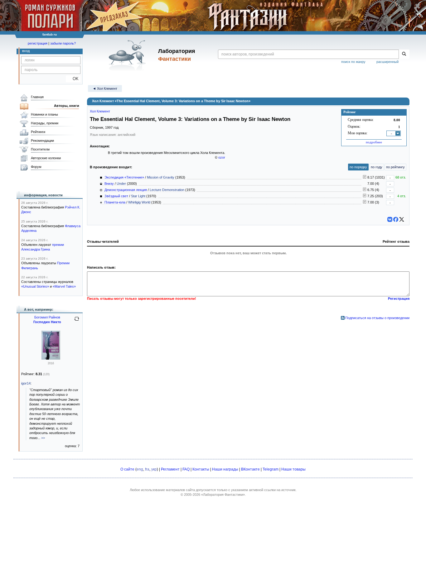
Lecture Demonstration (167, 190)
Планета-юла (114, 202)
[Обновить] (76, 321)
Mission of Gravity (160, 177)
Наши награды (225, 469)
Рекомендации (42, 140)
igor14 (26, 383)
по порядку (358, 167)
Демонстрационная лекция (125, 190)
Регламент (170, 469)
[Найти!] (404, 54)
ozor (221, 157)
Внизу (109, 183)
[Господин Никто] (50, 358)
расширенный (387, 62)
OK (73, 78)
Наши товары (293, 469)
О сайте (127, 469)
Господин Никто (47, 322)
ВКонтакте (250, 469)
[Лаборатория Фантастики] (128, 55)
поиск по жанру (353, 62)
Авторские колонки (46, 158)
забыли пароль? (63, 43)
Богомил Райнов (47, 317)
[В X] (401, 219)
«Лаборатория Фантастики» (223, 494)
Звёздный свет (116, 196)
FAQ (186, 469)
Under (121, 183)
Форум (36, 167)
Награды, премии (44, 123)
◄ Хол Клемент (105, 88)
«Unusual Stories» (35, 286)
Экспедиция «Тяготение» (124, 177)
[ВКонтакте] (389, 219)
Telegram (270, 469)
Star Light (138, 196)
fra (147, 469)
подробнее (374, 142)
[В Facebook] (395, 219)
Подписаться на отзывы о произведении (377, 318)
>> (43, 438)
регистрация (37, 43)
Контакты (200, 469)
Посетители (40, 149)
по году (376, 167)
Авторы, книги (66, 106)
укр (154, 469)
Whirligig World (139, 202)
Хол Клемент (100, 111)
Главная (37, 97)
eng (140, 469)
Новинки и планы (44, 114)
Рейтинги (38, 132)
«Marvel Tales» (64, 286)
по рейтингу (395, 167)
